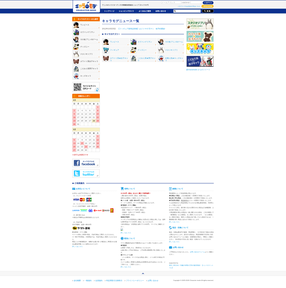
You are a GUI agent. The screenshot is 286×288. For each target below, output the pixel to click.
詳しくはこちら (77, 246)
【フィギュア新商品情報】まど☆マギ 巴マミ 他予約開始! (141, 29)
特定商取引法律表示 (114, 281)
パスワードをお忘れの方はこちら (189, 6)
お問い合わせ (153, 281)
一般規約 (88, 281)
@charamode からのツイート (198, 70)
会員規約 (98, 281)
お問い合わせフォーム (197, 252)
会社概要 (77, 281)
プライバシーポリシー (135, 281)
